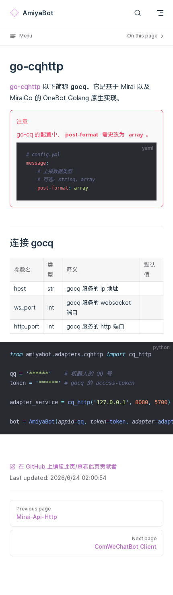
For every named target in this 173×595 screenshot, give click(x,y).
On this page (143, 36)
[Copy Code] (144, 155)
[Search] (137, 13)
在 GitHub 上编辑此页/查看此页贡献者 (68, 466)
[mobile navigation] (160, 13)
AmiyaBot (38, 13)
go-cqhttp (25, 87)
